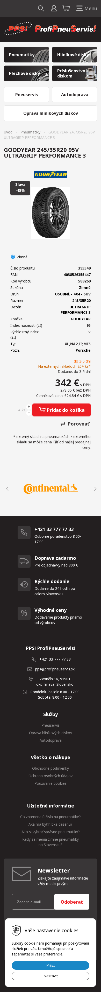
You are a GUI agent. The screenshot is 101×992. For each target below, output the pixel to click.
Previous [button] (6, 488)
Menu (90, 8)
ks (23, 409)
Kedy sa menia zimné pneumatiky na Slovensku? (50, 842)
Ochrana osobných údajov (50, 775)
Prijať (50, 965)
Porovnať (77, 424)
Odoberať (72, 902)
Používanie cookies (50, 783)
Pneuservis (50, 725)
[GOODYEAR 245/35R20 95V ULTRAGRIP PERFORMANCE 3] (50, 212)
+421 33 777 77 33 (55, 659)
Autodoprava (51, 740)
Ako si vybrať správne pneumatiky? (50, 831)
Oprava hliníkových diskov (50, 732)
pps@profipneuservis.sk (55, 669)
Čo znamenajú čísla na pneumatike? (50, 816)
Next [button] (94, 488)
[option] (50, 489)
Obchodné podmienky (50, 768)
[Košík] (66, 8)
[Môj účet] (54, 8)
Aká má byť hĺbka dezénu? (50, 824)
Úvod (8, 132)
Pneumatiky (30, 132)
